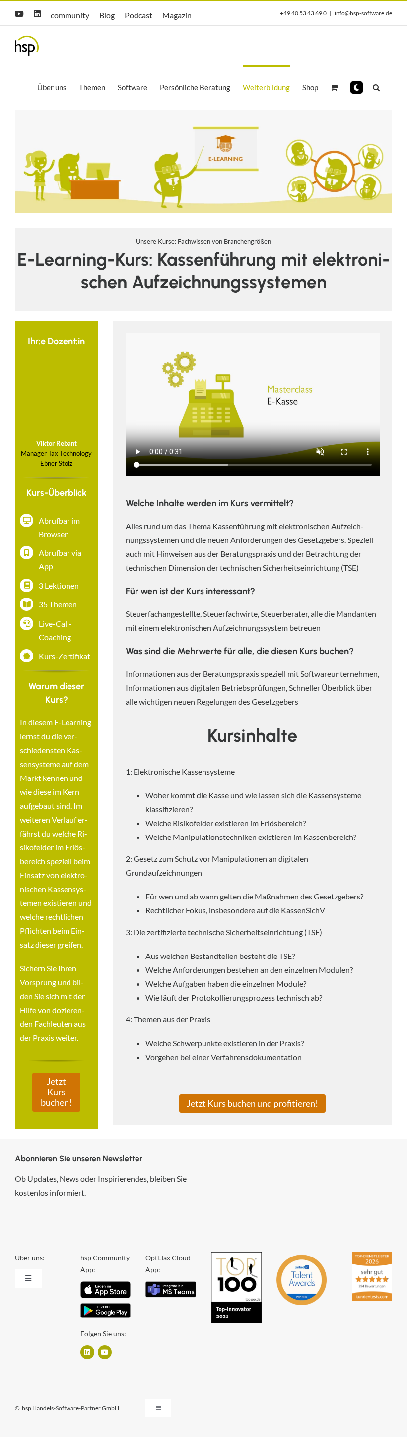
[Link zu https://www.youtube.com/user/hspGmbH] (105, 1352)
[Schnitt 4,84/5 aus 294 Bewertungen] (372, 1256)
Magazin (177, 15)
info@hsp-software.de (363, 13)
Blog (107, 15)
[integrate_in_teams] (170, 1285)
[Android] (105, 1307)
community (70, 15)
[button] (356, 87)
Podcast (138, 15)
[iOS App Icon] (105, 1285)
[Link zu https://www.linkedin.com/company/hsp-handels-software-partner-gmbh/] (87, 1352)
